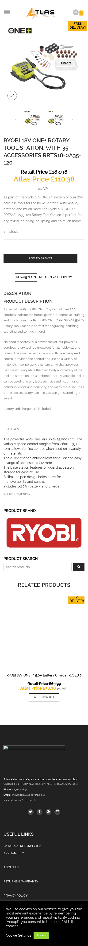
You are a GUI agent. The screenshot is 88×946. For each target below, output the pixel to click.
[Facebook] (39, 812)
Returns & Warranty (21, 881)
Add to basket (40, 258)
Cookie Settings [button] (18, 935)
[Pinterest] (48, 812)
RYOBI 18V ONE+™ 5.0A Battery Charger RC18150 (44, 675)
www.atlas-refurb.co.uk (20, 800)
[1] (44, 63)
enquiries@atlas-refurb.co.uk (28, 795)
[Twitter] (31, 812)
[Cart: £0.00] (82, 10)
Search (78, 567)
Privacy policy (15, 895)
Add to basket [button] (44, 697)
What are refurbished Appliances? (22, 849)
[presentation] (17, 119)
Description (26, 277)
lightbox (12, 95)
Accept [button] (41, 935)
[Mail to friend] (57, 812)
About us (11, 867)
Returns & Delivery (55, 277)
